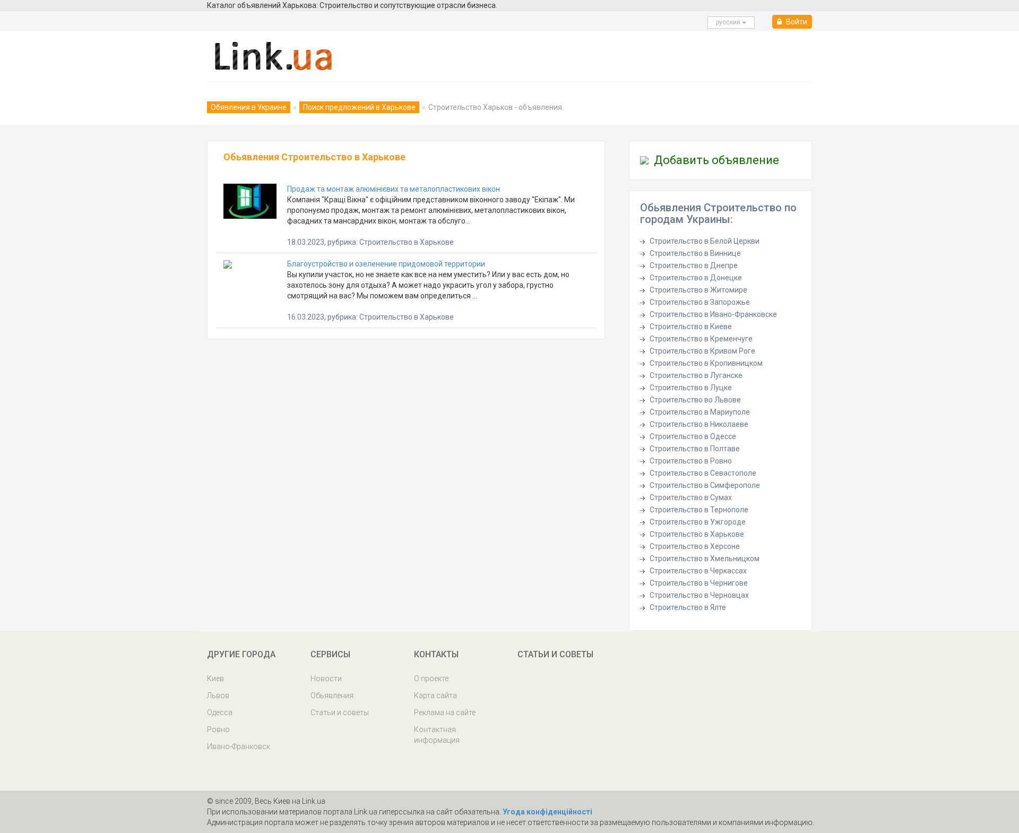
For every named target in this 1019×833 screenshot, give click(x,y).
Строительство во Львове (695, 400)
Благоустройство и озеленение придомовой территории (386, 264)
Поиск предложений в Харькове (359, 107)
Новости (326, 678)
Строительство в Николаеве (699, 424)
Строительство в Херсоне (695, 546)
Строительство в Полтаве (695, 448)
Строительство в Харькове (697, 534)
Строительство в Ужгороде (698, 522)
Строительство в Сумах (691, 497)
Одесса (219, 712)
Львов (218, 695)
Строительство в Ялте (688, 607)
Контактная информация (437, 734)
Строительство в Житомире (698, 290)
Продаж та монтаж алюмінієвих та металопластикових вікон (393, 189)
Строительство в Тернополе (699, 509)
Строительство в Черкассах (698, 570)
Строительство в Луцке (691, 387)
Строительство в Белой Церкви (704, 241)
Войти (795, 22)
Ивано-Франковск (238, 746)
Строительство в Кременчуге (701, 338)
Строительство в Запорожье (700, 302)
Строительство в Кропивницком (706, 363)
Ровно (218, 729)
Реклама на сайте (445, 712)
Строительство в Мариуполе (700, 412)
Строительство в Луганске (696, 375)
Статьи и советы (339, 712)
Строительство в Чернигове (699, 583)
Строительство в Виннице (695, 253)
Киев (215, 678)
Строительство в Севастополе (703, 473)
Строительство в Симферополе (705, 485)
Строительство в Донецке (696, 277)
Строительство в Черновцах (699, 595)
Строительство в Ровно (691, 461)
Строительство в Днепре (694, 265)
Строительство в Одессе (693, 436)
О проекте (431, 678)
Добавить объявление (716, 160)
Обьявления (331, 695)
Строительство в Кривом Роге (702, 351)
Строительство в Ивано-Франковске (713, 314)
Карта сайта (435, 695)
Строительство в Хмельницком (704, 558)
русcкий (729, 22)
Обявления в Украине (249, 107)
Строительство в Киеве (691, 326)
